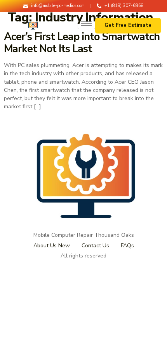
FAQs (127, 245)
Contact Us (95, 245)
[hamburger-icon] (86, 23)
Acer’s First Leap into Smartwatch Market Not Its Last (82, 43)
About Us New (51, 245)
